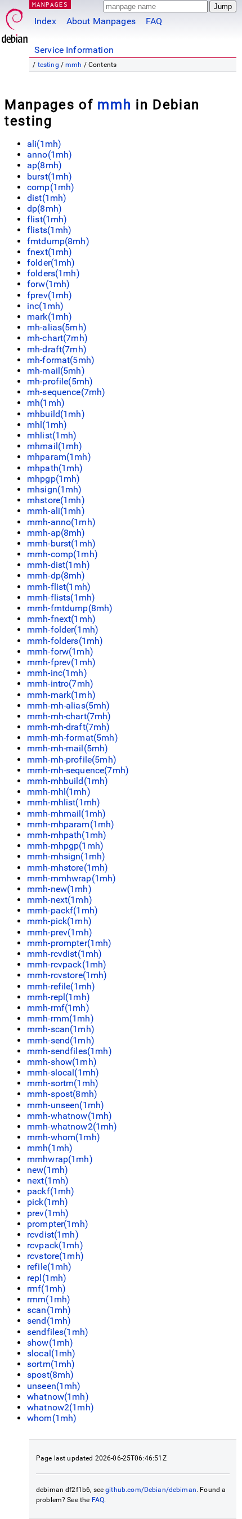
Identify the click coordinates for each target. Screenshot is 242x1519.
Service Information (74, 49)
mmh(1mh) (50, 1147)
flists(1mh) (49, 230)
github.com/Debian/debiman (150, 1490)
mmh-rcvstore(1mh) (67, 975)
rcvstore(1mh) (55, 1256)
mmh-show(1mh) (62, 1061)
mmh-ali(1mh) (56, 510)
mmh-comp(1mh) (62, 554)
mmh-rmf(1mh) (58, 1007)
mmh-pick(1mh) (59, 921)
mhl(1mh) (47, 424)
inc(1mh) (45, 306)
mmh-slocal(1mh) (63, 1072)
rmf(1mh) (46, 1288)
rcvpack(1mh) (55, 1245)
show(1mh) (50, 1342)
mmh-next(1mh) (59, 899)
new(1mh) (47, 1169)
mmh (73, 65)
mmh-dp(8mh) (56, 575)
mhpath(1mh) (55, 468)
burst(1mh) (50, 176)
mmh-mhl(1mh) (59, 791)
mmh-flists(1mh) (61, 597)
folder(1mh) (51, 262)
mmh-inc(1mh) (57, 672)
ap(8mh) (44, 165)
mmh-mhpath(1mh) (66, 835)
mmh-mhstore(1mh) (67, 867)
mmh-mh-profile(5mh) (71, 759)
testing (48, 65)
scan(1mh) (49, 1310)
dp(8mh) (44, 208)
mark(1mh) (49, 316)
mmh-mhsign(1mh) (66, 856)
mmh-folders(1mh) (65, 640)
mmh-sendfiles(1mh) (69, 1051)
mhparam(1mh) (59, 456)
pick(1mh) (47, 1202)
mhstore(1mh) (56, 500)
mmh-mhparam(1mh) (70, 824)
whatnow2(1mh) (60, 1407)
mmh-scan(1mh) (61, 1029)
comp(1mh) (50, 187)
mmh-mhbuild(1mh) (67, 781)
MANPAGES (50, 4)
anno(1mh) (49, 154)
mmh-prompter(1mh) (69, 943)
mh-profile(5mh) (60, 381)
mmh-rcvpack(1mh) (66, 964)
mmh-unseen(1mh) (65, 1105)
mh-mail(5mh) (56, 370)
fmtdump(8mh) (58, 241)
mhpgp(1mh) (53, 478)
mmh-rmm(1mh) (60, 1018)
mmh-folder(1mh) (62, 629)
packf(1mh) (51, 1191)
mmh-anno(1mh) (61, 522)
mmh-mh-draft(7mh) (68, 727)
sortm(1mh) (51, 1364)
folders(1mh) (53, 273)
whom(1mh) (52, 1418)
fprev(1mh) (50, 295)
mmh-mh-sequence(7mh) (78, 770)
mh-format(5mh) (61, 360)
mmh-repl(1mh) (58, 997)
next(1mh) (48, 1180)
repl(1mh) (46, 1277)
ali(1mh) (44, 143)
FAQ (154, 21)
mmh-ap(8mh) (56, 532)
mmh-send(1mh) (61, 1040)
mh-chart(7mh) (57, 338)
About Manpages (101, 21)
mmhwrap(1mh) (60, 1159)
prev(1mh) (48, 1213)
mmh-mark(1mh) (61, 694)
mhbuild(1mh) (56, 414)
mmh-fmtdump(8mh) (70, 608)
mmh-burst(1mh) (61, 543)
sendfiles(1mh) (57, 1332)
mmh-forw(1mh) (60, 651)
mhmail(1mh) (55, 446)
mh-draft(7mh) (57, 349)
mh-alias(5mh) (57, 327)
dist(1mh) (46, 197)
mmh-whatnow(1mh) (69, 1115)
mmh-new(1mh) (59, 889)
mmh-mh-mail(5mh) (67, 748)
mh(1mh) (46, 402)
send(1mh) (49, 1320)
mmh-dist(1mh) (58, 564)
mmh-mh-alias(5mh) (68, 705)
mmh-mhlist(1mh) (63, 802)
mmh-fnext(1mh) (61, 618)
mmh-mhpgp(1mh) (65, 845)
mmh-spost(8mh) (62, 1093)
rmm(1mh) (48, 1299)
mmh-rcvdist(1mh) (64, 953)
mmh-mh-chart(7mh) (69, 716)
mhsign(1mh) (54, 489)
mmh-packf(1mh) (62, 910)
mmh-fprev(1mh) (61, 662)
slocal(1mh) (51, 1353)
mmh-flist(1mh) (59, 586)
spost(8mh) (50, 1374)
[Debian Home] (15, 23)
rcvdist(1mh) (53, 1234)
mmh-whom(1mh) (63, 1137)
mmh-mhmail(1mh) (66, 813)
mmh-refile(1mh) (61, 986)
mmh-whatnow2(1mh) (72, 1126)
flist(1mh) (47, 219)
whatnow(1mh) (58, 1396)
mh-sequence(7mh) (66, 392)
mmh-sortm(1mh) (62, 1083)
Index (45, 21)
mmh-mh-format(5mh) (72, 737)
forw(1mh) (48, 284)
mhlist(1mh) (52, 435)
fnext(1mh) (50, 252)
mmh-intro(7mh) (60, 683)
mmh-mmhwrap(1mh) (71, 878)
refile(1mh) (49, 1266)
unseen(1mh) (54, 1386)
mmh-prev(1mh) (59, 932)
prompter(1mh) (57, 1223)
